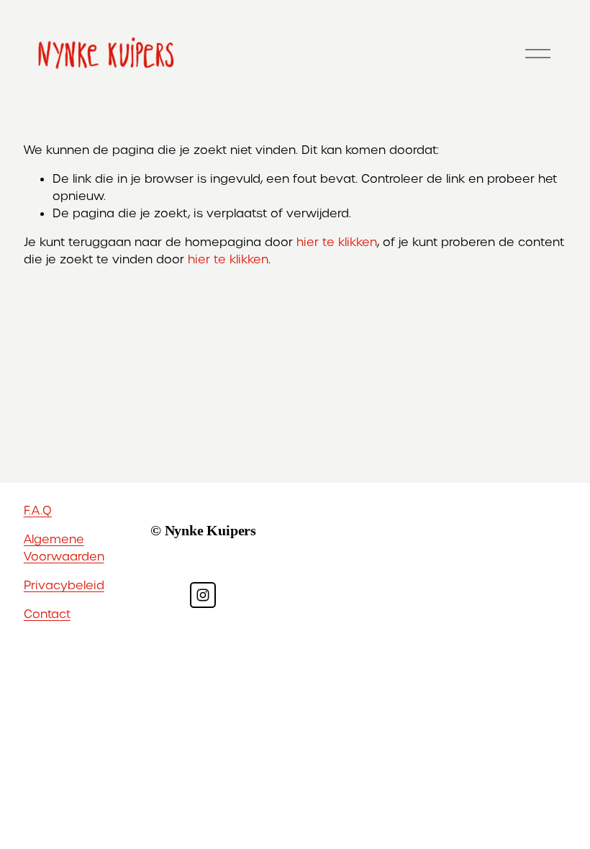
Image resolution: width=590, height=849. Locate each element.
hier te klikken (336, 242)
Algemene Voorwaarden (64, 548)
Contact (47, 614)
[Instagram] (203, 595)
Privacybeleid (64, 585)
